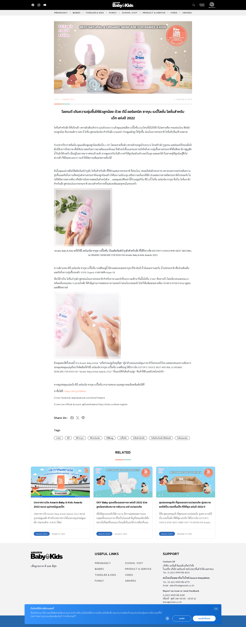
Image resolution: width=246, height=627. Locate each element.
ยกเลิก (181, 618)
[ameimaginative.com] (212, 4)
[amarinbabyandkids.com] (123, 5)
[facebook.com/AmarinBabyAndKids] (33, 5)
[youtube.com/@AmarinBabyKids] (45, 5)
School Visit (130, 12)
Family (113, 12)
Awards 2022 (68, 99)
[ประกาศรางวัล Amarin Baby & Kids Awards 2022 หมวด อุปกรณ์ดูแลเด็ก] (60, 482)
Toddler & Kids (95, 12)
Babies (77, 12)
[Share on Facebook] (72, 418)
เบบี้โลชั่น (123, 438)
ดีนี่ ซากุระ (80, 438)
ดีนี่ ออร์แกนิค (95, 438)
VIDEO (173, 12)
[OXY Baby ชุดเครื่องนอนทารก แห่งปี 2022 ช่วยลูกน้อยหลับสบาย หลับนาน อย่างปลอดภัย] (123, 482)
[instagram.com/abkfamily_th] (39, 5)
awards (187, 12)
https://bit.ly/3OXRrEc (75, 391)
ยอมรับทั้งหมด (204, 618)
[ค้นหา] (194, 5)
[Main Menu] (201, 5)
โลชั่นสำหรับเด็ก (139, 438)
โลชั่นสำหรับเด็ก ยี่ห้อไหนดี (161, 438)
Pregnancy (61, 12)
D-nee (58, 438)
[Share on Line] (83, 418)
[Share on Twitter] (77, 418)
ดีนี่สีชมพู (109, 438)
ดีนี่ (68, 438)
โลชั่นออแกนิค (182, 438)
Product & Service (154, 12)
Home (56, 99)
